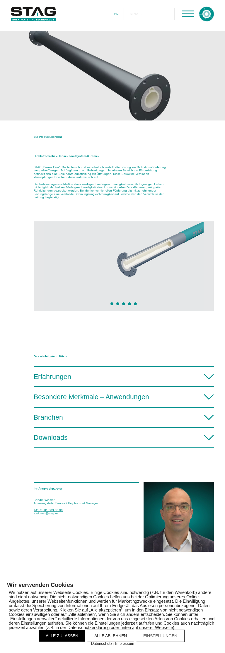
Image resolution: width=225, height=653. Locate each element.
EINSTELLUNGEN (160, 635)
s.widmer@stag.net (46, 513)
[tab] (111, 303)
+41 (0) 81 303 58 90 (48, 510)
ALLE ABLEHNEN (110, 635)
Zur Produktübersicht (48, 136)
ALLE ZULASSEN (62, 635)
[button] (124, 376)
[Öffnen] (188, 14)
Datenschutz (101, 643)
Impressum (124, 643)
